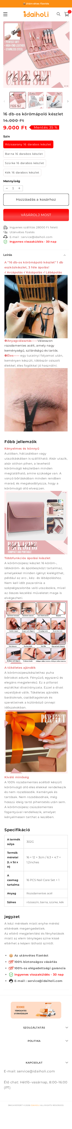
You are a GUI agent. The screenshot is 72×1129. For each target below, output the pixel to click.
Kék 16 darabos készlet (22, 172)
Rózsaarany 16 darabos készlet (28, 144)
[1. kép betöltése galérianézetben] (18, 100)
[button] (66, 14)
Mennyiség (11, 181)
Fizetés (36, 215)
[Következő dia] (68, 101)
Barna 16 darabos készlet (24, 154)
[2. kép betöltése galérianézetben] (36, 100)
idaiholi (35, 1105)
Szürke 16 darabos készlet (24, 163)
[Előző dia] (4, 101)
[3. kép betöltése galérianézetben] (54, 100)
